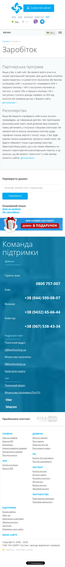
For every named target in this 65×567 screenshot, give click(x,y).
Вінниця (28, 17)
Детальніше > (9, 102)
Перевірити (15, 195)
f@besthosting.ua (15, 364)
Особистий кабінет (40, 7)
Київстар (39, 17)
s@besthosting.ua (15, 350)
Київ (20, 17)
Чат (47, 17)
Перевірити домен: (15, 179)
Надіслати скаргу (15, 371)
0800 (14, 17)
